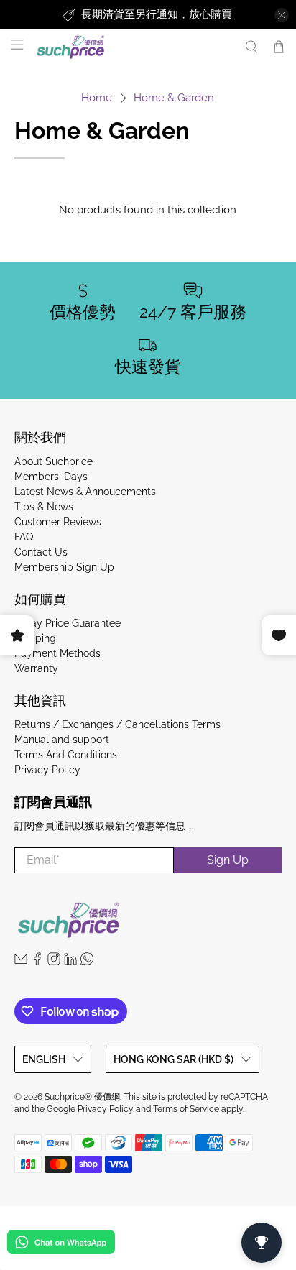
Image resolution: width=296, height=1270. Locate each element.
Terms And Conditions (65, 754)
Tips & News (43, 506)
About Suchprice (53, 461)
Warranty (36, 668)
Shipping (35, 638)
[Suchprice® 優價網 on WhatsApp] (86, 961)
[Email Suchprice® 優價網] (20, 961)
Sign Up (228, 860)
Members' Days (51, 476)
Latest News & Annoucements (85, 491)
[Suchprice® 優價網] (132, 47)
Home (96, 98)
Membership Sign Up (64, 567)
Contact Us (41, 552)
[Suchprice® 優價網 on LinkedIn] (70, 961)
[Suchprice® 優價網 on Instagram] (53, 961)
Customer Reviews (57, 522)
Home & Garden (174, 98)
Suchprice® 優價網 (82, 1097)
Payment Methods (57, 653)
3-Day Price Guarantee (67, 623)
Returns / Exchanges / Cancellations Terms (117, 724)
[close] (281, 15)
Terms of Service (186, 1109)
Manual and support (61, 739)
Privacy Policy (47, 770)
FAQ (23, 537)
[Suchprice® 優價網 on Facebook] (37, 961)
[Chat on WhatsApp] (61, 1244)
